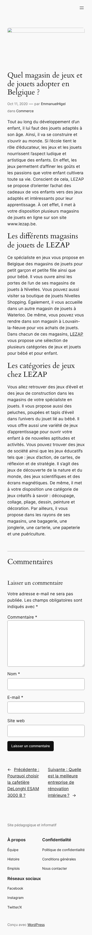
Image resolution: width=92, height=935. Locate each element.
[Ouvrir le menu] (82, 8)
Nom (13, 673)
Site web (16, 720)
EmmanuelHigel (53, 104)
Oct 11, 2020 (17, 104)
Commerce (25, 111)
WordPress (36, 924)
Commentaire (22, 617)
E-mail (15, 697)
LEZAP (76, 334)
